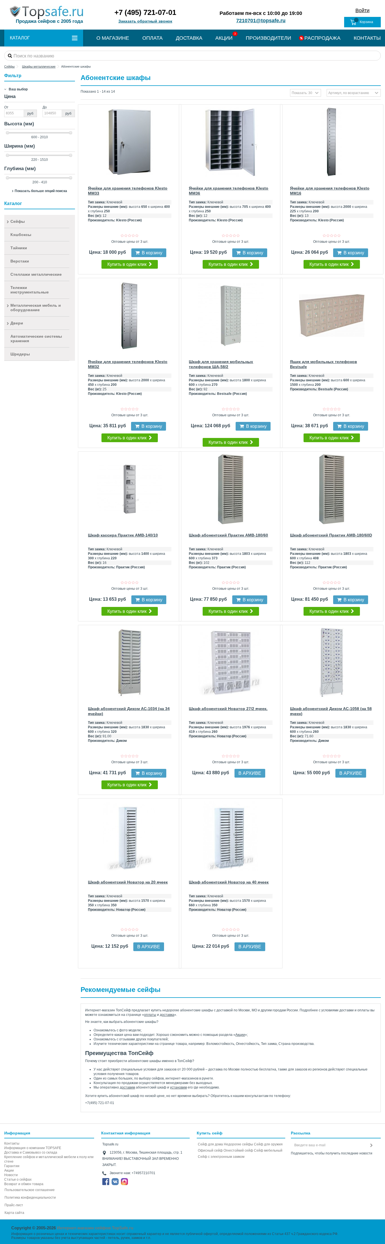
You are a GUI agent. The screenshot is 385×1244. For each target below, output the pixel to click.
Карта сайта (14, 1213)
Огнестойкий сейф (238, 1150)
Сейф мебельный (268, 1150)
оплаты (150, 1015)
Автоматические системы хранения (36, 338)
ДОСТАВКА (189, 38)
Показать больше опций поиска (41, 191)
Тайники (18, 248)
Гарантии (11, 1166)
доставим (127, 1087)
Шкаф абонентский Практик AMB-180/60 (228, 535)
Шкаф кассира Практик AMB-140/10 (123, 535)
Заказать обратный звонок (145, 21)
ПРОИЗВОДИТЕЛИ (268, 38)
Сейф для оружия (268, 1144)
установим (178, 1087)
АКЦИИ (224, 38)
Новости (11, 1175)
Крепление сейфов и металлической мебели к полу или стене (49, 1159)
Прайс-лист (14, 1205)
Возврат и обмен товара (23, 1184)
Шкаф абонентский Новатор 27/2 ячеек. (228, 708)
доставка (167, 1015)
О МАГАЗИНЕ (112, 38)
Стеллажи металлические (36, 274)
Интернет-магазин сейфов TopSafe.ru (95, 1227)
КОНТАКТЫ (367, 38)
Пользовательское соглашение (30, 1190)
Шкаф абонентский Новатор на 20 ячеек (128, 882)
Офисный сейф (210, 1150)
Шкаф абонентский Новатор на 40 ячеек (229, 882)
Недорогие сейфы (238, 1144)
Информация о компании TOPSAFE (32, 1148)
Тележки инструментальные (29, 289)
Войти (362, 10)
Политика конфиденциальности (30, 1198)
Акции (240, 1035)
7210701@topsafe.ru (261, 20)
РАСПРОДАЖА (322, 38)
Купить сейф (209, 1133)
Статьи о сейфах (18, 1179)
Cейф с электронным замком (221, 1157)
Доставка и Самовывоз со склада (30, 1152)
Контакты (11, 1143)
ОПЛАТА (152, 38)
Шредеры (20, 354)
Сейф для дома (210, 1144)
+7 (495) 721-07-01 (145, 12)
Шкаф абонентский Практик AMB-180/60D (331, 535)
